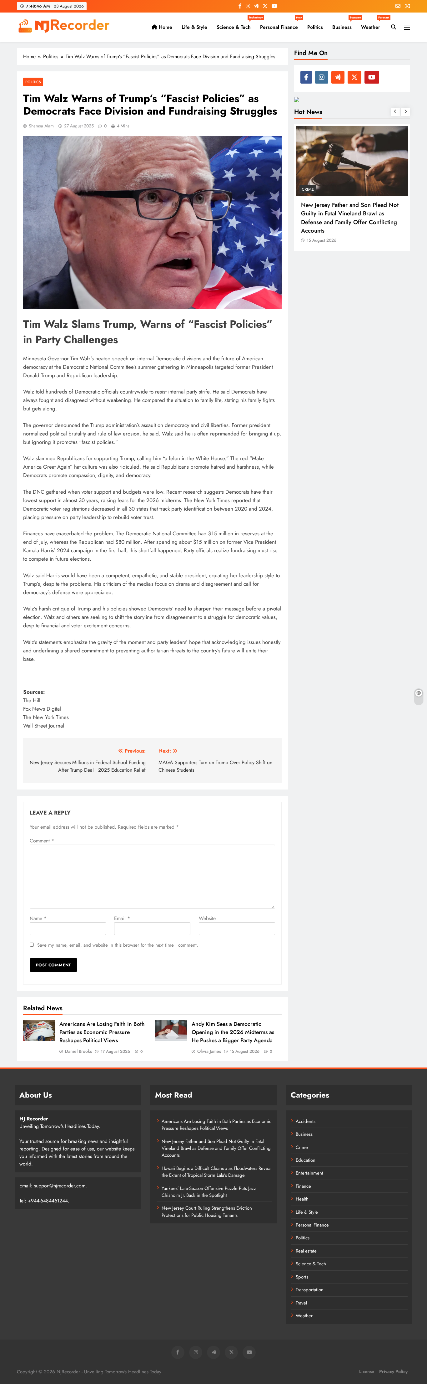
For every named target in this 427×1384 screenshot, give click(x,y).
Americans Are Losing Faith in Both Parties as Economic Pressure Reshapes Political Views (102, 1032)
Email (122, 918)
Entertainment (309, 1173)
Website (207, 918)
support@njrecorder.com (59, 1185)
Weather (373, 25)
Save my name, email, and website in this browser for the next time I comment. (117, 945)
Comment (42, 840)
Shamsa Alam (41, 126)
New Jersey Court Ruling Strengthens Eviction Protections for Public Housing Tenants (207, 1211)
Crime (302, 1147)
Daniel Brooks (78, 1051)
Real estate (306, 1251)
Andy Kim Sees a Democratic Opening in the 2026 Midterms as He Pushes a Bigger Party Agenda (233, 1032)
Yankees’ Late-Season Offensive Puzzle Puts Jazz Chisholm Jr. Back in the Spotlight (209, 1192)
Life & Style (194, 27)
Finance (303, 1186)
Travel (301, 1302)
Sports (302, 1276)
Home (164, 27)
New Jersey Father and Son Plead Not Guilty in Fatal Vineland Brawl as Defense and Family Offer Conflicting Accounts (216, 1148)
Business (344, 25)
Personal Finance (281, 25)
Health (302, 1199)
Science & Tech (236, 25)
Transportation (310, 1289)
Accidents (305, 1121)
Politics (315, 27)
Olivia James (209, 1051)
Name (38, 918)
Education (305, 1160)
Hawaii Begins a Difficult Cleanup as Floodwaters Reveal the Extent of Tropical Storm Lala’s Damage (216, 1172)
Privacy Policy (393, 1371)
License (366, 1371)
